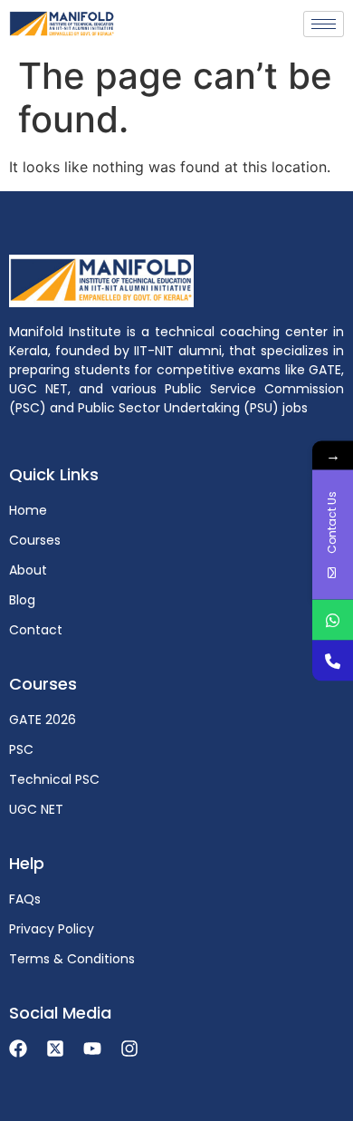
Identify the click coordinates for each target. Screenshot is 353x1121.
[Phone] (332, 660)
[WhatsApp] (332, 619)
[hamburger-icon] (323, 24)
